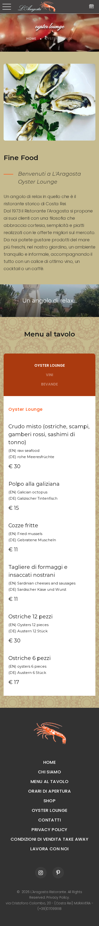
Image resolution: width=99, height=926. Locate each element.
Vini (49, 375)
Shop (49, 801)
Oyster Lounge (49, 365)
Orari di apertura (49, 791)
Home (31, 38)
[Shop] (91, 7)
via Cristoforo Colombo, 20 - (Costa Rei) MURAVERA (49, 903)
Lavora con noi (49, 849)
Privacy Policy (49, 830)
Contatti (49, 820)
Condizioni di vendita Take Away (49, 839)
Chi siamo (49, 772)
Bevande (49, 384)
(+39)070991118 (49, 908)
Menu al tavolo (49, 334)
